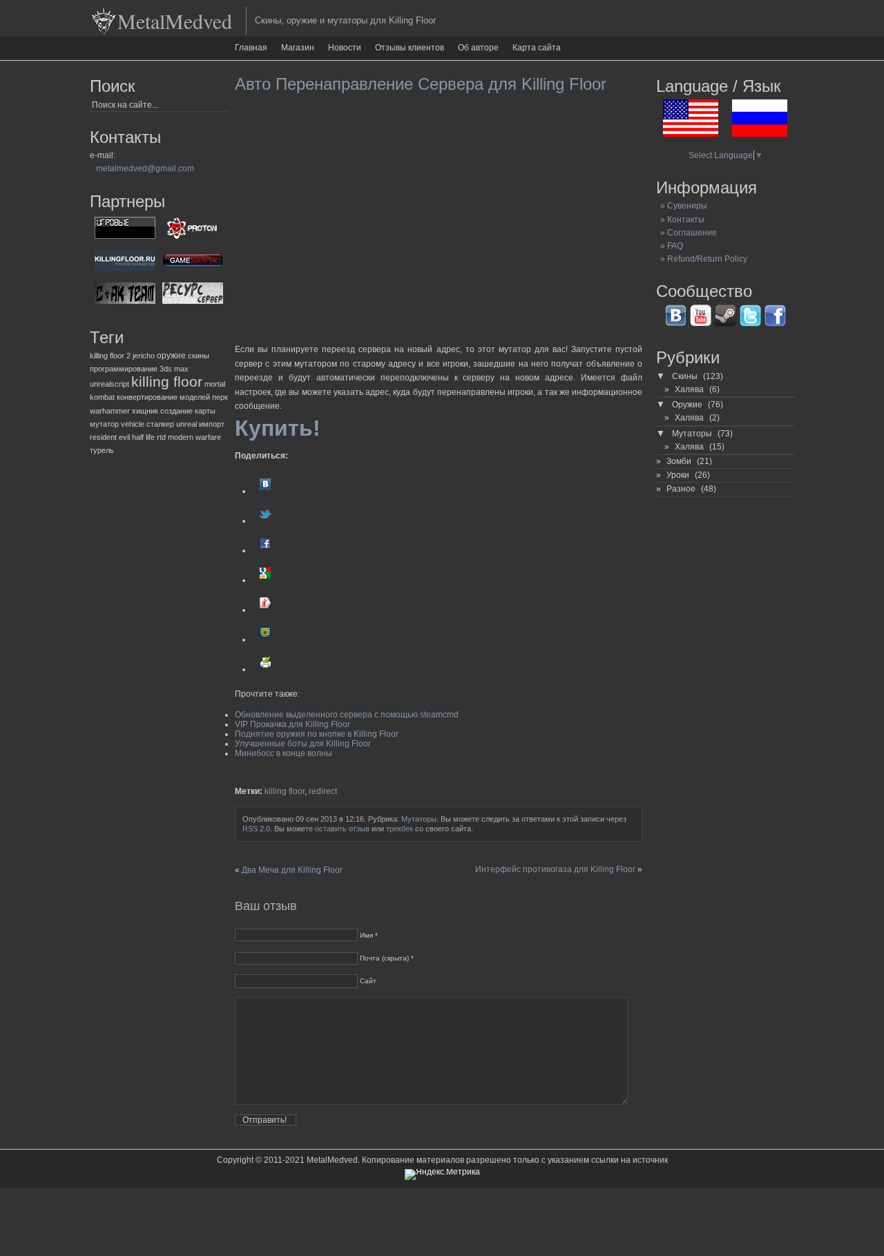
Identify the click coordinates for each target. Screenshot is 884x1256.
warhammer (110, 411)
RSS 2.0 (256, 828)
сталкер (160, 424)
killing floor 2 (110, 355)
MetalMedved (174, 21)
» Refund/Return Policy (701, 259)
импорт (211, 424)
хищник (145, 411)
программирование (123, 369)
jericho (144, 355)
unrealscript (109, 384)
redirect (323, 791)
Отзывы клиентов (409, 47)
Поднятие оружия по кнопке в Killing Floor (316, 734)
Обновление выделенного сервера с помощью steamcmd (347, 714)
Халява (689, 389)
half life (143, 437)
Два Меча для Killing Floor (292, 870)
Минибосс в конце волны (283, 753)
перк (220, 397)
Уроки (677, 475)
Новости (344, 47)
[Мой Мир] (265, 639)
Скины (685, 376)
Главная (251, 47)
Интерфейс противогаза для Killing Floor (555, 869)
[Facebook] (265, 550)
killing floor (166, 382)
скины (198, 355)
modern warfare (194, 437)
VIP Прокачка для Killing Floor (292, 724)
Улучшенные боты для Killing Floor (303, 743)
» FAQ (669, 246)
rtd (161, 437)
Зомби (678, 461)
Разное (680, 489)
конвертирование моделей (163, 397)
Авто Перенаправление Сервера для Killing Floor (420, 84)
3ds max (174, 369)
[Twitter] (265, 520)
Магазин (297, 47)
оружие (171, 355)
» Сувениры (681, 206)
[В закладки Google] (265, 580)
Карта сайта (536, 47)
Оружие (687, 404)
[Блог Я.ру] (265, 610)
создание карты (187, 411)
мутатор (104, 424)
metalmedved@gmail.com (145, 168)
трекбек (399, 828)
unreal (186, 424)
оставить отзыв (342, 828)
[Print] (265, 669)
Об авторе (478, 47)
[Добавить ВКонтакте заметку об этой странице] (265, 491)
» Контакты (680, 219)
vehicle (132, 424)
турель (102, 450)
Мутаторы (418, 819)
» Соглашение (686, 233)
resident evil (110, 437)
